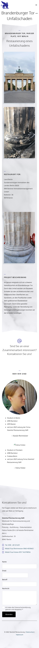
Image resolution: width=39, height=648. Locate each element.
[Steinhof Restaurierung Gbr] (5, 5)
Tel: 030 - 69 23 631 (12, 545)
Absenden (8, 614)
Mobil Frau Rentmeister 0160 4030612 (19, 548)
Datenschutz (30, 632)
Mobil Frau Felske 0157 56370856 (17, 552)
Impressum (19, 634)
